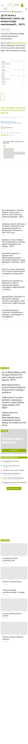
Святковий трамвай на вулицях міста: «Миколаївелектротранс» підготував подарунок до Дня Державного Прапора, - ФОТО (13, 257)
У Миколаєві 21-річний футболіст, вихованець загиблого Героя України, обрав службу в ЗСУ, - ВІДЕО (13, 402)
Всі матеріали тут (14, 450)
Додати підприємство (14, 488)
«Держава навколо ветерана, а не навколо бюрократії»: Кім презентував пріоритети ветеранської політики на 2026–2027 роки (14, 228)
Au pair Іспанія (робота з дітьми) (12, 614)
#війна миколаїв (17, 123)
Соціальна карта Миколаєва (12, 440)
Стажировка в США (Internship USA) (10, 559)
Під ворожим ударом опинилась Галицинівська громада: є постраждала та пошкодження (12, 313)
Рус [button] (6, 8)
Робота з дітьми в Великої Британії (12, 638)
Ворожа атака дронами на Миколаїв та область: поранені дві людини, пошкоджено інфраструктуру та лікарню (13, 285)
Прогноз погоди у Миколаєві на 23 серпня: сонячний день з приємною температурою (13, 271)
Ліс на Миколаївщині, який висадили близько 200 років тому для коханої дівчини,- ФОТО (14, 376)
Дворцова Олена (9, 127)
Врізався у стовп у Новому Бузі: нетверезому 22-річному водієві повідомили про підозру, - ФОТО (13, 243)
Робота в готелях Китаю (11, 582)
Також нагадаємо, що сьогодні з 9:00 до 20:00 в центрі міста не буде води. (13, 110)
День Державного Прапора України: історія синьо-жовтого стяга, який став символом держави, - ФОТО (12, 213)
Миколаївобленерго (19, 43)
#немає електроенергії (6, 123)
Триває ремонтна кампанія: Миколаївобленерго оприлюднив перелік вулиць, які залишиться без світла (14, 418)
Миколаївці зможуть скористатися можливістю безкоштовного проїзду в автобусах (14, 389)
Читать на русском (5, 29)
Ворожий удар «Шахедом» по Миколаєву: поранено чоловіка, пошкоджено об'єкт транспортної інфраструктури (13, 299)
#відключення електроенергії (8, 121)
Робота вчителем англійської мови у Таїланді (13, 591)
